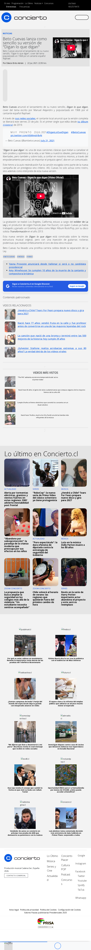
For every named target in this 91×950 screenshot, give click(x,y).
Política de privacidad (29, 909)
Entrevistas (11, 6)
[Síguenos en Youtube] (63, 15)
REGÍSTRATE (73, 6)
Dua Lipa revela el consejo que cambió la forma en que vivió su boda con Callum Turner (25, 790)
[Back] (44, 946)
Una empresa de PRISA (45, 921)
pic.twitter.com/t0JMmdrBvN (26, 135)
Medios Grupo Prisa (45, 927)
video (30, 257)
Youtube (82, 880)
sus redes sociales (25, 118)
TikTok (80, 889)
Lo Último (29, 3)
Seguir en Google (77, 286)
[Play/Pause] (57, 946)
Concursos (48, 3)
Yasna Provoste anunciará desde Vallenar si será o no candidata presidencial (47, 265)
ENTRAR (72, 3)
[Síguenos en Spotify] (67, 15)
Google (81, 855)
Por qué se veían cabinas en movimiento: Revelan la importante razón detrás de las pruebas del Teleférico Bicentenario (25, 660)
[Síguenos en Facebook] (55, 15)
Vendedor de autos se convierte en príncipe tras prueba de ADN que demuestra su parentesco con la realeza (25, 833)
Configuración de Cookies (69, 909)
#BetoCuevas (78, 132)
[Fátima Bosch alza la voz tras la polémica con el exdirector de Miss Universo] (66, 645)
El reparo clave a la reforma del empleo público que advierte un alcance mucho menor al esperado (66, 703)
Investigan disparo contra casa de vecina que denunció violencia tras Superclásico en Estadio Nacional (66, 747)
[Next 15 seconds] (64, 946)
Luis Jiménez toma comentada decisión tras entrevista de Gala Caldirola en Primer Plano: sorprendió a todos (66, 833)
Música (21, 257)
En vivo (7, 3)
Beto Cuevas (9, 257)
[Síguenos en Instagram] (51, 15)
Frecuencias (24, 6)
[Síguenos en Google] (48, 15)
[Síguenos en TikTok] (70, 15)
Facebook (80, 871)
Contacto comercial (16, 875)
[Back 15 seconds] (51, 946)
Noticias (37, 3)
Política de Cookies (48, 909)
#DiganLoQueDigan (57, 132)
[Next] (70, 946)
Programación (17, 3)
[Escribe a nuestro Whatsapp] (48, 19)
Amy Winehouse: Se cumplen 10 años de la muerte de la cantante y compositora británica (47, 272)
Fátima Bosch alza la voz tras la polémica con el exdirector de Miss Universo (66, 659)
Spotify (81, 885)
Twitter (81, 876)
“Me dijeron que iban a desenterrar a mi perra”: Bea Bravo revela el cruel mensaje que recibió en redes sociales (25, 747)
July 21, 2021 (48, 140)
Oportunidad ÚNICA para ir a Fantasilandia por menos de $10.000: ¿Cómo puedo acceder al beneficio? (66, 790)
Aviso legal (14, 909)
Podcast (65, 874)
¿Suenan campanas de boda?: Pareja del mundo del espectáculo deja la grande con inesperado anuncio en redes (25, 703)
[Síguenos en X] (59, 15)
